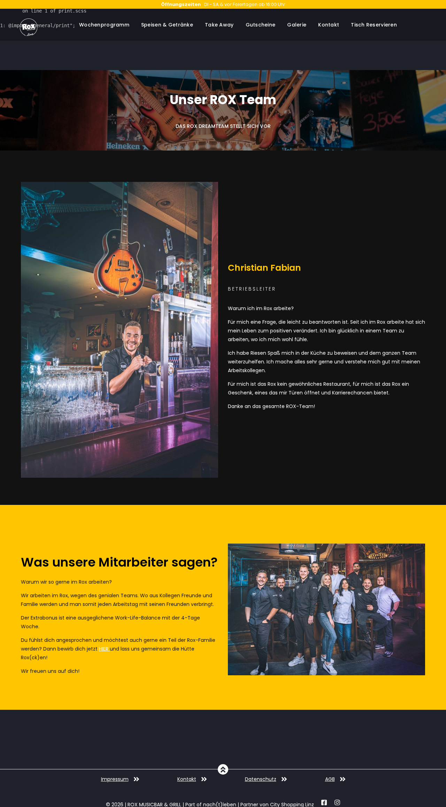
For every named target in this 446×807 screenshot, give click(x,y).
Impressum (115, 779)
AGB (330, 779)
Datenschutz (260, 779)
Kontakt (186, 779)
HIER (104, 648)
